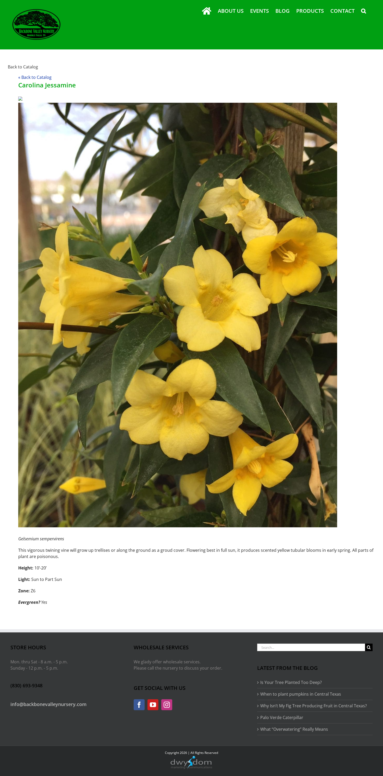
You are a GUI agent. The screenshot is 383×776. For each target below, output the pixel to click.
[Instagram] (166, 704)
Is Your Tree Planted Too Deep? (291, 682)
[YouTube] (152, 704)
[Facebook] (139, 704)
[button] (363, 11)
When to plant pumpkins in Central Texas (300, 694)
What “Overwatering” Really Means (294, 729)
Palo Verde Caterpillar (281, 717)
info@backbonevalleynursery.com (48, 704)
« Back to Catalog (35, 77)
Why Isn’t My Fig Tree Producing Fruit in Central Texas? (313, 706)
